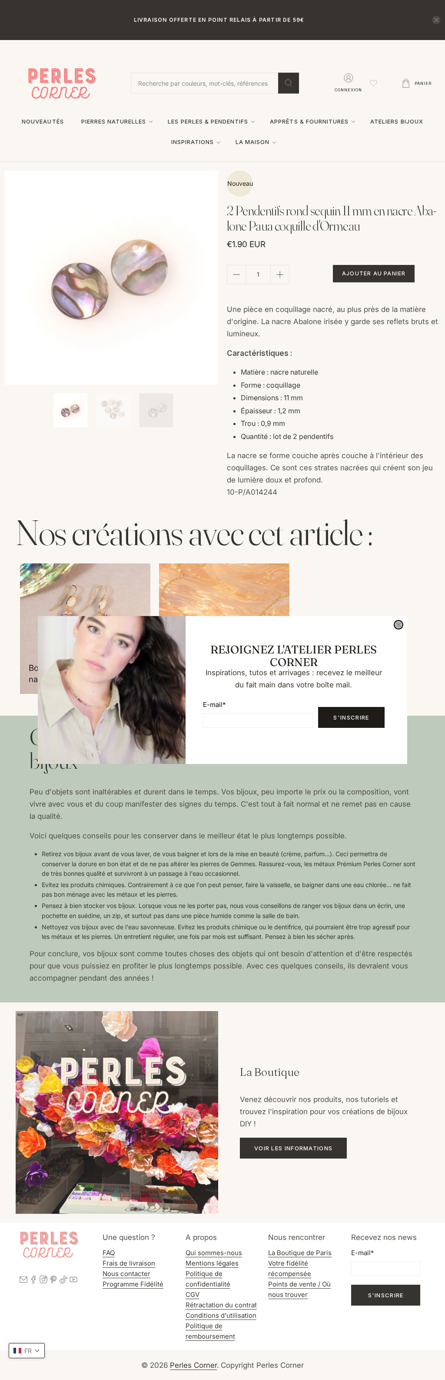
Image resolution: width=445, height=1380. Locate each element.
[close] (398, 624)
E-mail (214, 704)
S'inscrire (351, 717)
